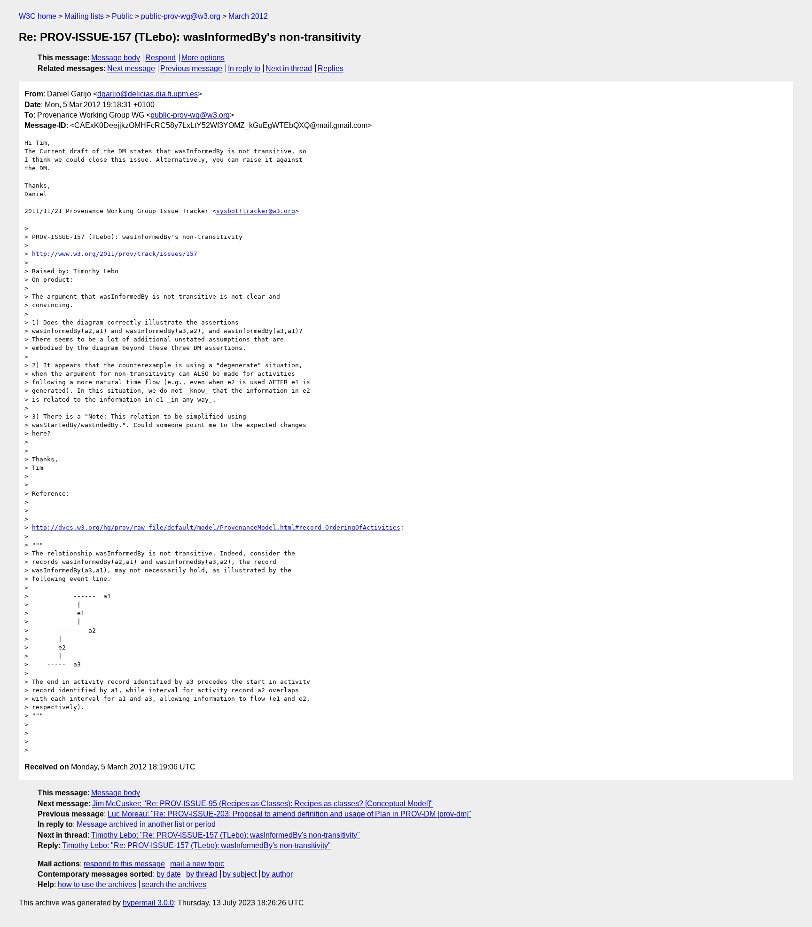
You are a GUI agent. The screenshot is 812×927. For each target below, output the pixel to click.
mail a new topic (197, 864)
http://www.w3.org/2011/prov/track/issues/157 (114, 253)
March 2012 (248, 16)
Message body (115, 58)
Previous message (191, 68)
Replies (331, 68)
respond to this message (124, 864)
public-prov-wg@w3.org (180, 16)
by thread (201, 874)
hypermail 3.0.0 (148, 903)
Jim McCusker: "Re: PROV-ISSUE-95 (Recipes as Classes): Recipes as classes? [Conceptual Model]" (262, 804)
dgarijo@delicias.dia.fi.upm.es (147, 94)
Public (122, 16)
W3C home (37, 16)
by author (277, 874)
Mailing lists (84, 16)
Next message (131, 68)
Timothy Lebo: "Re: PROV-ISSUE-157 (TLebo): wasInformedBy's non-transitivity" (225, 835)
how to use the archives (97, 884)
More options (203, 58)
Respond (160, 58)
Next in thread (288, 68)
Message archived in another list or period (146, 824)
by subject (240, 874)
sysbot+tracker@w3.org (255, 210)
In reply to (244, 68)
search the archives (173, 884)
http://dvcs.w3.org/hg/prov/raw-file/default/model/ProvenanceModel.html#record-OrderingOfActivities (216, 527)
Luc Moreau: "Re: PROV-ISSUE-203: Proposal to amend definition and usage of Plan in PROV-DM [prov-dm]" (289, 814)
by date (168, 874)
